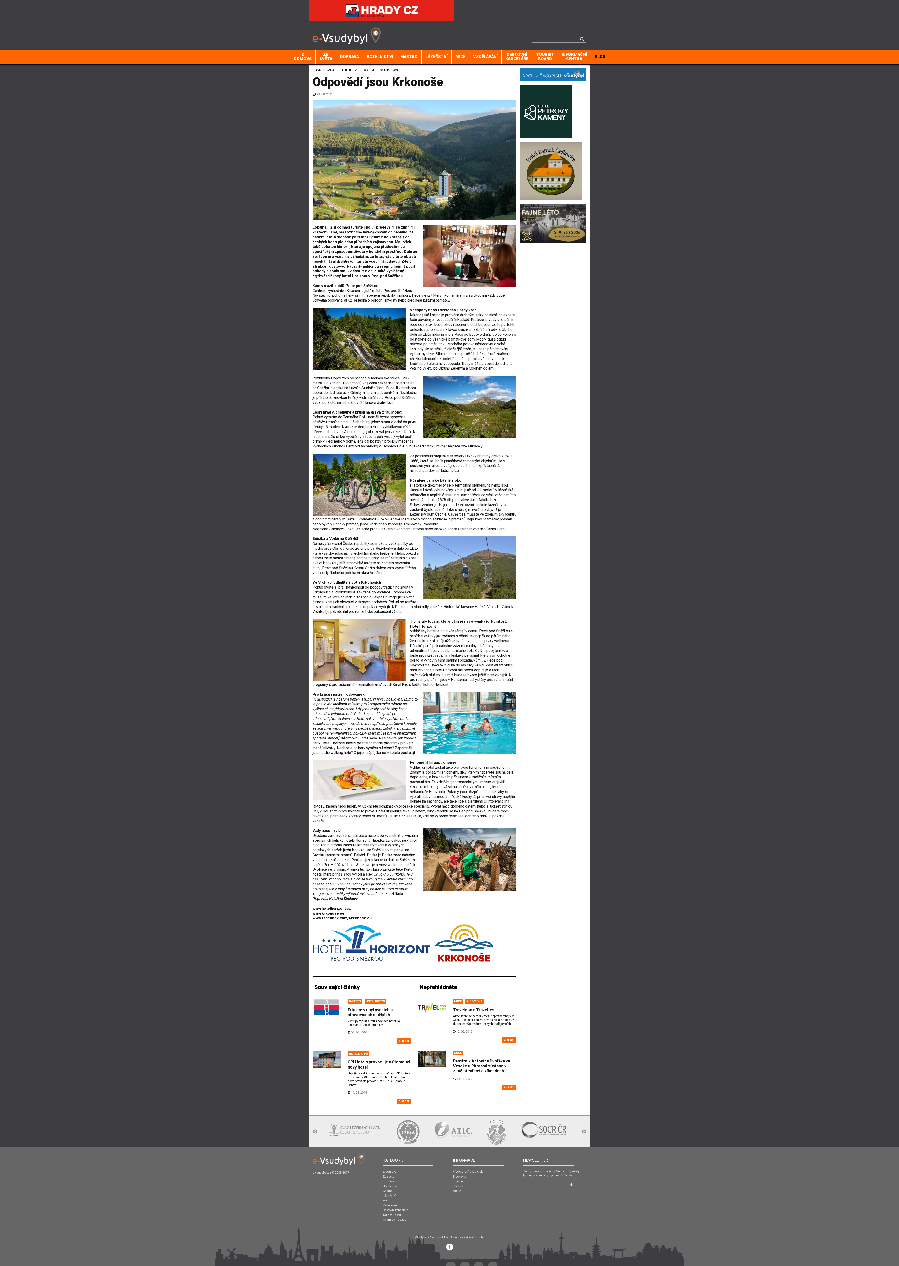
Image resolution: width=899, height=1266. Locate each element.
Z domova (303, 56)
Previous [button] (315, 1131)
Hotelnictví (380, 56)
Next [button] (584, 1131)
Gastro (409, 56)
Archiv (457, 1191)
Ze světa (325, 56)
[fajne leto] (553, 223)
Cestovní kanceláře (516, 56)
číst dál (404, 1041)
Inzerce (458, 1181)
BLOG (600, 56)
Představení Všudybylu (468, 1171)
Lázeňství (436, 56)
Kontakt (458, 1186)
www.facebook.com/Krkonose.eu (342, 918)
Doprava (349, 56)
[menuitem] (303, 57)
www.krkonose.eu (328, 913)
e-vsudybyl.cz (322, 1172)
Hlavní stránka (323, 70)
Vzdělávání (485, 56)
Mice (460, 56)
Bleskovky (459, 1176)
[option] (339, 1132)
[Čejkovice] (551, 170)
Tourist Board (545, 56)
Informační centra (574, 56)
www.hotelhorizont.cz (332, 908)
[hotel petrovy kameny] (546, 111)
